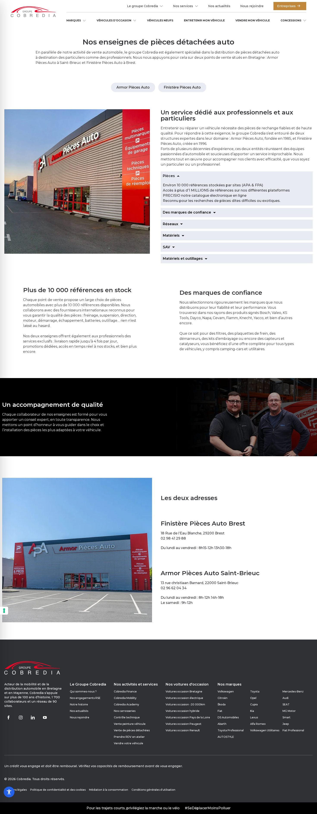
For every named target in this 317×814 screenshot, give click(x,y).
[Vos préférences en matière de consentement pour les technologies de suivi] (4, 611)
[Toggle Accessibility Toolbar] (9, 792)
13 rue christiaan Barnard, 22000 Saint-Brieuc (199, 583)
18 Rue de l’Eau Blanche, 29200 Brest (192, 533)
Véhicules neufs (160, 20)
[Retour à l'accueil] (33, 12)
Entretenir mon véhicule (204, 20)
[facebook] (8, 717)
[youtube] (45, 717)
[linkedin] (32, 717)
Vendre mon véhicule (252, 20)
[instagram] (20, 717)
